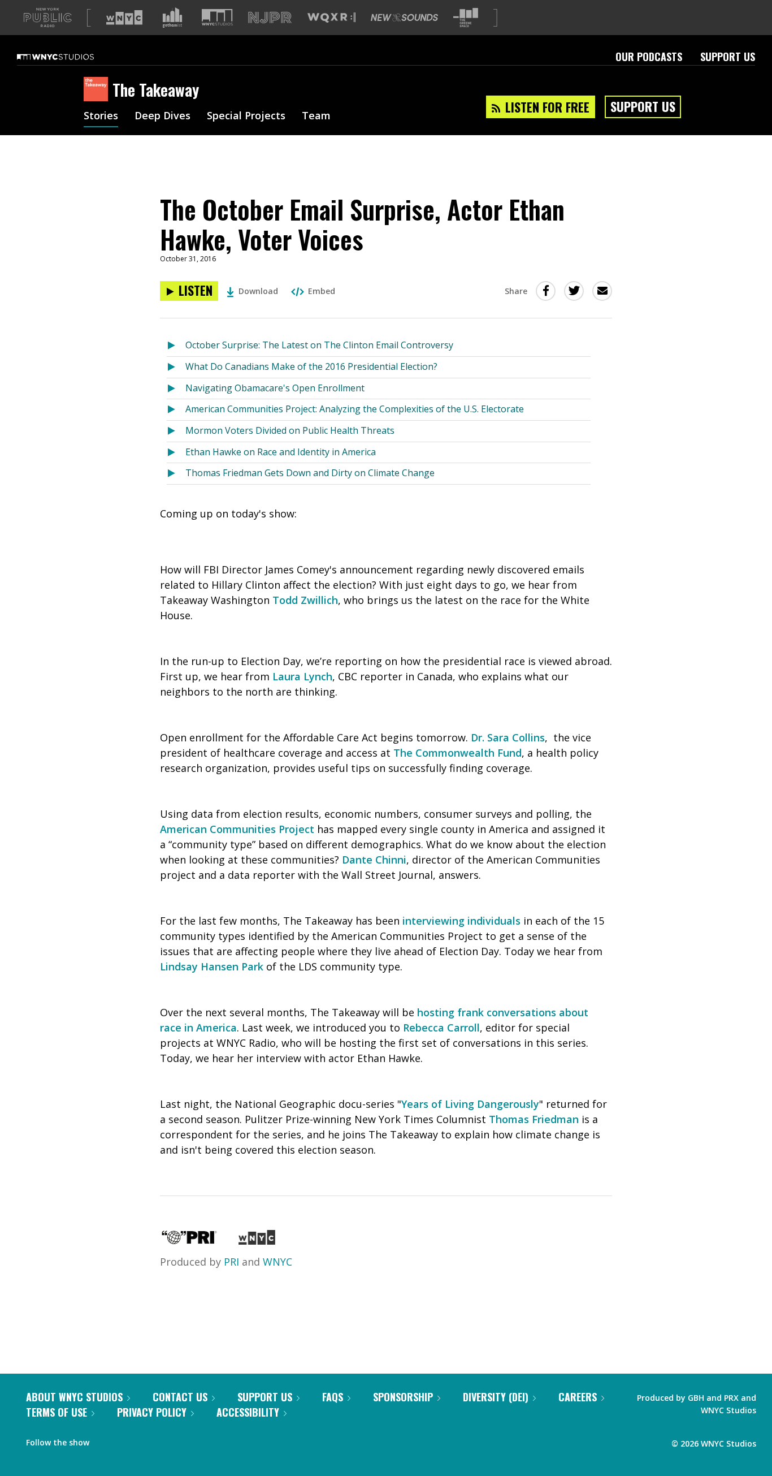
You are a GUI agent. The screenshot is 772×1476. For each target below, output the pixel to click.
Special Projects (246, 116)
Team (316, 116)
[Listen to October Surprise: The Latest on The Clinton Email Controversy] (176, 345)
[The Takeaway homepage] (98, 90)
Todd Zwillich (305, 600)
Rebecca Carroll (441, 1027)
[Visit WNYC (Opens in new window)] (124, 17)
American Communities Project (237, 829)
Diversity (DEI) (495, 1396)
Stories (101, 116)
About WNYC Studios (74, 1396)
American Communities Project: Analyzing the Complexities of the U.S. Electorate (354, 409)
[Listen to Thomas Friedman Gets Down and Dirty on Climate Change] (176, 473)
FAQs (332, 1396)
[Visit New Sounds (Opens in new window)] (404, 17)
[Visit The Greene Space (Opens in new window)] (465, 18)
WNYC (277, 1261)
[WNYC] (256, 1241)
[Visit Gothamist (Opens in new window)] (172, 17)
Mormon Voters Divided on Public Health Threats (289, 430)
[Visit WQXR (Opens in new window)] (331, 17)
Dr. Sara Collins (508, 737)
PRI (231, 1261)
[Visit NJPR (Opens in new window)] (270, 18)
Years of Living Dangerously (470, 1104)
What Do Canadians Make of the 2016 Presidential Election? (311, 366)
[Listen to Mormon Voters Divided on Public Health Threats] (176, 431)
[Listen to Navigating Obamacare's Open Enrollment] (176, 388)
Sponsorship (403, 1396)
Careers (577, 1396)
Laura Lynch (302, 676)
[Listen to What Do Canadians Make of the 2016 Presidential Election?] (176, 367)
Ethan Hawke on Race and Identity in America (280, 452)
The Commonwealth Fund (457, 752)
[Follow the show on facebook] (106, 1439)
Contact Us (180, 1396)
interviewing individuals (461, 920)
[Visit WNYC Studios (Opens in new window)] (217, 17)
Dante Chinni (374, 859)
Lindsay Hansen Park (211, 966)
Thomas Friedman (534, 1119)
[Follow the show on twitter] (128, 1439)
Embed (321, 291)
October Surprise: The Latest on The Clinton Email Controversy (319, 345)
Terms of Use (56, 1412)
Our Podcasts (648, 56)
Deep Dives (162, 116)
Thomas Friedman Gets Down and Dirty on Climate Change (310, 473)
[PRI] (189, 1241)
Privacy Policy (152, 1412)
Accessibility (247, 1412)
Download (258, 291)
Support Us (727, 56)
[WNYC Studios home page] (69, 56)
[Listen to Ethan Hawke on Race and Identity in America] (176, 452)
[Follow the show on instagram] (149, 1439)
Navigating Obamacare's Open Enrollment (275, 388)
